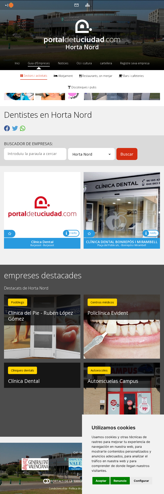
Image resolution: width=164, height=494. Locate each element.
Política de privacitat (80, 488)
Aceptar (101, 480)
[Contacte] (76, 4)
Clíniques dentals (22, 370)
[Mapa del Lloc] (87, 4)
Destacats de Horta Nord (26, 288)
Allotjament (65, 76)
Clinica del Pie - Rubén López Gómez (40, 315)
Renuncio (120, 480)
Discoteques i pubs (83, 87)
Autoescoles (99, 370)
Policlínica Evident (108, 312)
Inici (17, 63)
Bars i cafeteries (133, 76)
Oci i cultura (84, 63)
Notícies (63, 63)
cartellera (106, 63)
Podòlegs (17, 302)
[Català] (8, 5)
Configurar (141, 480)
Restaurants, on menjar (96, 76)
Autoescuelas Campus (113, 380)
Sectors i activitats (35, 75)
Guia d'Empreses (39, 63)
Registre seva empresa (134, 63)
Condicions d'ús (58, 488)
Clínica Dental (24, 380)
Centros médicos (102, 302)
